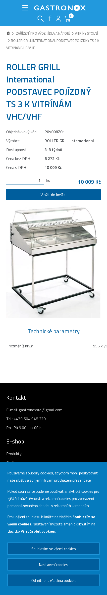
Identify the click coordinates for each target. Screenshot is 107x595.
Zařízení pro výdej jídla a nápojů (43, 33)
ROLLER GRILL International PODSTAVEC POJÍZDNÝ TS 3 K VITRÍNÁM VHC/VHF (52, 44)
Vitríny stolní (86, 33)
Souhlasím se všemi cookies (53, 549)
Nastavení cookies (53, 565)
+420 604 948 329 (30, 419)
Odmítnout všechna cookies (53, 580)
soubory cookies (39, 473)
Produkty (14, 454)
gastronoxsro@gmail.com (40, 410)
